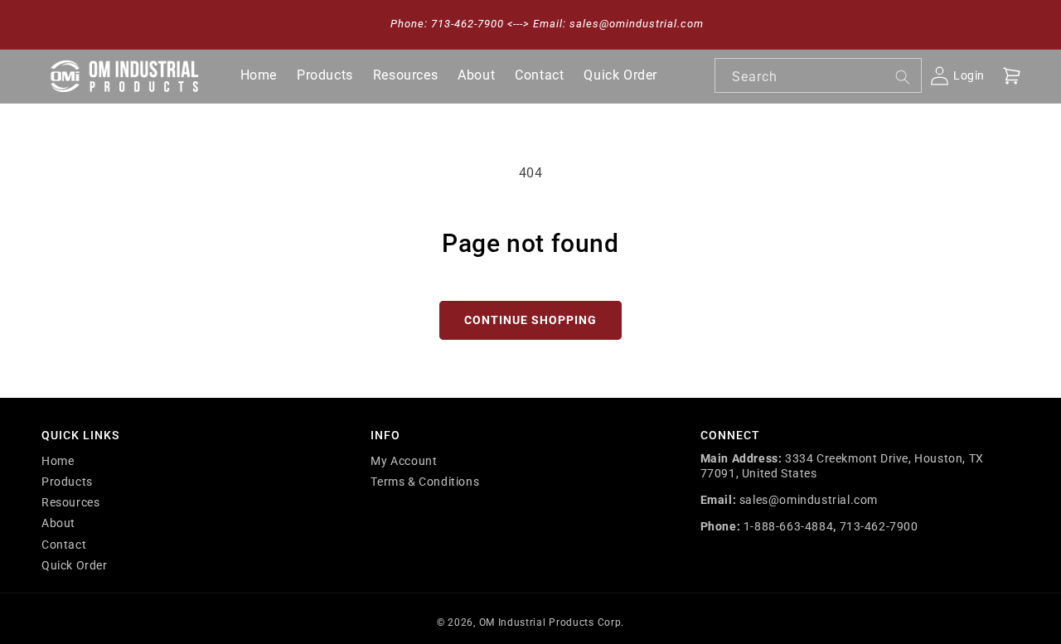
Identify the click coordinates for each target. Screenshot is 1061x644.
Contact (63, 544)
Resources (70, 502)
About (58, 523)
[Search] (902, 77)
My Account (404, 460)
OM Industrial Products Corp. (552, 622)
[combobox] (818, 75)
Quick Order (74, 565)
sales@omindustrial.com (808, 499)
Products (67, 481)
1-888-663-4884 (788, 526)
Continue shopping (530, 320)
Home (57, 460)
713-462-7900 (879, 526)
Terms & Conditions (425, 481)
